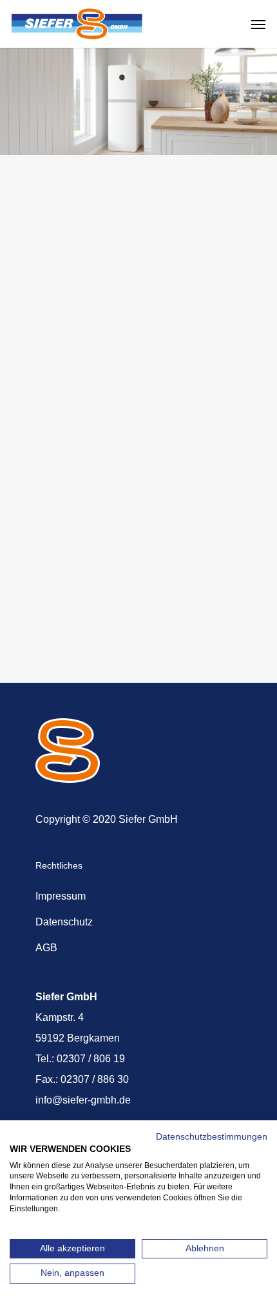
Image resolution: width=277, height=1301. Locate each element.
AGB (46, 947)
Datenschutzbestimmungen (211, 1137)
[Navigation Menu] (258, 23)
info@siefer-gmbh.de (83, 1099)
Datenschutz (64, 921)
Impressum (60, 896)
